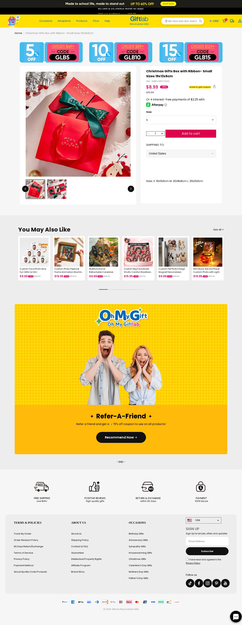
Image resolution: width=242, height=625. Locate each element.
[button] (182, 21)
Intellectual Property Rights (86, 559)
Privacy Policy (21, 559)
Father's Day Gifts (138, 578)
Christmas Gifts (137, 559)
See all (217, 229)
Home (18, 33)
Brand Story (78, 571)
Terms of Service (23, 552)
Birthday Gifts (136, 533)
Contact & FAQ (79, 546)
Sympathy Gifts (137, 546)
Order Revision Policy (26, 540)
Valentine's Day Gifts (140, 565)
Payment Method (23, 565)
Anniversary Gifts (138, 540)
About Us (76, 533)
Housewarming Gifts (140, 552)
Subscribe (207, 551)
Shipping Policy (80, 540)
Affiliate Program (81, 565)
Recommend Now (119, 437)
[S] (181, 120)
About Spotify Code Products (30, 571)
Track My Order (22, 533)
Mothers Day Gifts (139, 571)
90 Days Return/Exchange (28, 546)
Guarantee (77, 552)
